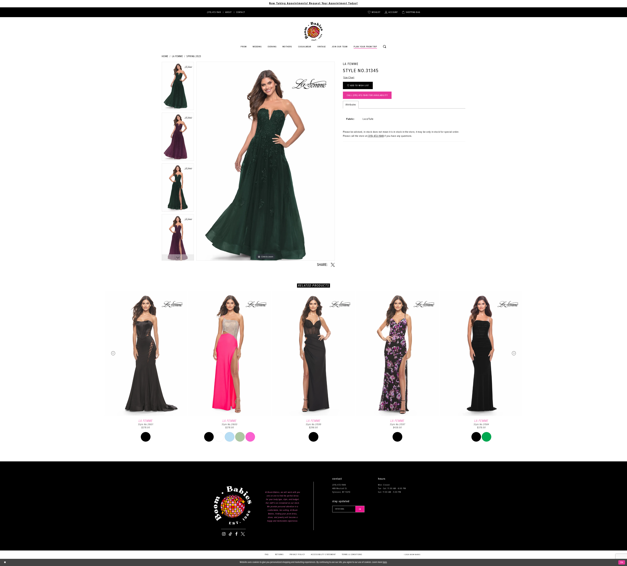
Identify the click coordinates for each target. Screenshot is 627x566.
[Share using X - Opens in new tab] (333, 265)
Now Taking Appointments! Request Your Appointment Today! (313, 3)
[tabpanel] (178, 87)
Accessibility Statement (323, 554)
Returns (279, 554)
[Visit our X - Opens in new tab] (243, 534)
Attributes (351, 104)
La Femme (177, 56)
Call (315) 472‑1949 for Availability (367, 95)
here (385, 562)
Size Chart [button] (348, 77)
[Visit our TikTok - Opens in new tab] (230, 534)
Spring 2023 (193, 56)
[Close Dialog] (5, 562)
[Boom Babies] (313, 31)
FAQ (266, 554)
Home (165, 56)
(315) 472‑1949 (376, 136)
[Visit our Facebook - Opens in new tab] (236, 534)
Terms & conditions (352, 554)
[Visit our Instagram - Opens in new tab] (223, 534)
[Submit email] (359, 509)
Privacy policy (297, 554)
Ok (621, 562)
